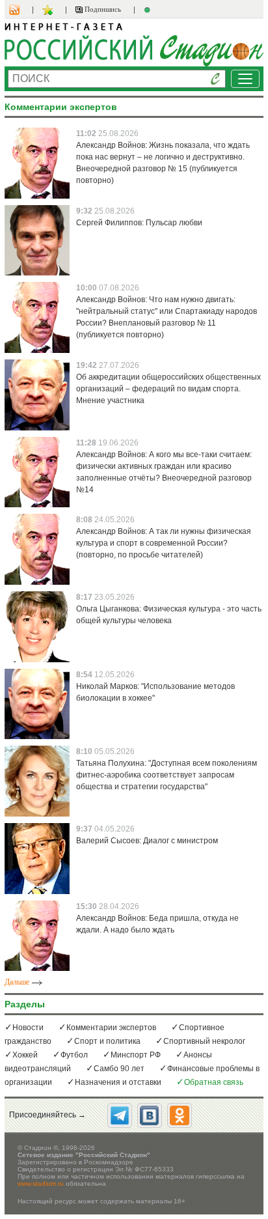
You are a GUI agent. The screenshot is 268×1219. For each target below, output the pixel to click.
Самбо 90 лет (119, 1068)
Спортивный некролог (204, 1041)
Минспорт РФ (136, 1054)
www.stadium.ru (41, 1183)
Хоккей (25, 1054)
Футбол (74, 1054)
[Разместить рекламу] (149, 10)
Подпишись (102, 9)
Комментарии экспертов (111, 1027)
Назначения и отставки (118, 1082)
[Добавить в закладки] (49, 10)
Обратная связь (213, 1082)
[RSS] (21, 10)
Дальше (17, 982)
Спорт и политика (107, 1041)
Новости (28, 1027)
